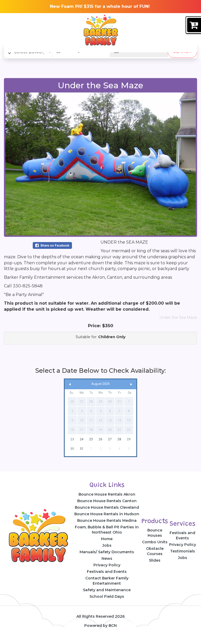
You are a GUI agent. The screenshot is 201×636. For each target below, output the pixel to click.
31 (81, 449)
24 (81, 439)
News (107, 558)
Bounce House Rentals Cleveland (107, 507)
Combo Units (155, 542)
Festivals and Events (107, 571)
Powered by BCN (100, 625)
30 (72, 449)
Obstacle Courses (155, 551)
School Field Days (107, 596)
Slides (154, 560)
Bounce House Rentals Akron (107, 494)
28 (119, 439)
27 (110, 439)
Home (107, 538)
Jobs (106, 545)
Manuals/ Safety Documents (107, 552)
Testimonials (182, 551)
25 (91, 439)
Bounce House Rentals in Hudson (106, 514)
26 (100, 439)
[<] (70, 384)
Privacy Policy (106, 565)
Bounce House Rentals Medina (107, 520)
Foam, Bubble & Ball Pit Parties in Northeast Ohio (107, 530)
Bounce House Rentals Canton (107, 500)
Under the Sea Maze (178, 317)
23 (72, 439)
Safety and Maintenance (107, 590)
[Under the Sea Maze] (100, 163)
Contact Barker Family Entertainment (107, 581)
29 (129, 439)
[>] (131, 384)
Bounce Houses (154, 533)
